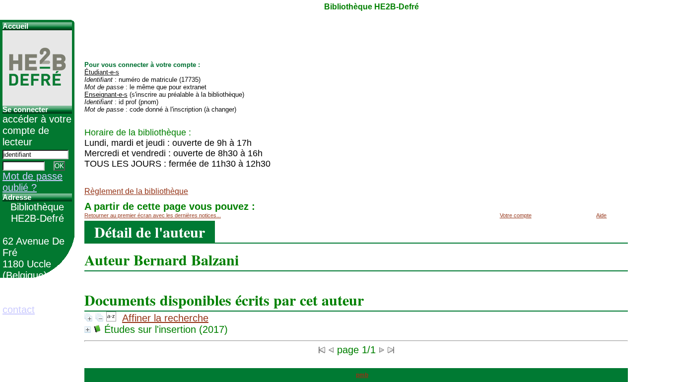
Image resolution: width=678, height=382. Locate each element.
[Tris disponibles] (111, 318)
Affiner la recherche (165, 318)
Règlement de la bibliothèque (136, 191)
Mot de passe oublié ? (32, 182)
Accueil (15, 26)
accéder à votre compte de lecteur (36, 130)
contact (18, 309)
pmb (362, 375)
